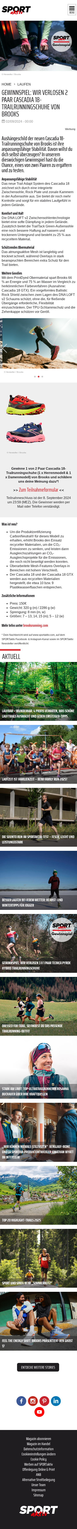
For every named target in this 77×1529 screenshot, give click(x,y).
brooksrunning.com (35, 625)
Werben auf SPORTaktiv (38, 1464)
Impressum (39, 1490)
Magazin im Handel (38, 1443)
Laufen (24, 84)
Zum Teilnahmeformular (39, 489)
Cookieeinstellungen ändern (39, 1454)
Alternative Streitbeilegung (38, 1479)
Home (6, 84)
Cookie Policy (39, 1459)
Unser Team (38, 1484)
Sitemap (38, 1495)
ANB (38, 1474)
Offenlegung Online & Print (38, 1469)
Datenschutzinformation (39, 1449)
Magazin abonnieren (38, 1438)
